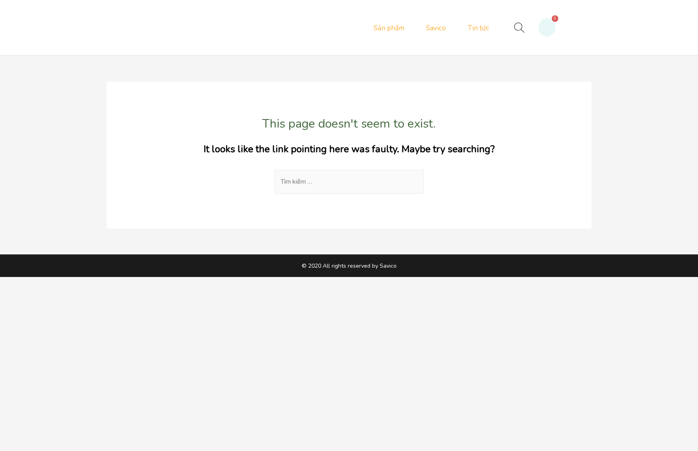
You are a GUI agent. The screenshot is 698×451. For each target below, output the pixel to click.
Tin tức (478, 28)
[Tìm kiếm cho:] (349, 181)
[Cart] (547, 27)
